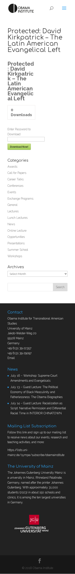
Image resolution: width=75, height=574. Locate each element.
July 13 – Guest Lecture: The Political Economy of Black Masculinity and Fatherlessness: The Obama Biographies (36, 392)
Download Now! (19, 147)
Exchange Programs (20, 198)
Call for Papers (17, 173)
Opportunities (16, 236)
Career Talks (16, 179)
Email (11, 358)
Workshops (15, 256)
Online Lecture (17, 230)
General (13, 204)
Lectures (13, 211)
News (11, 224)
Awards (12, 166)
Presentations (16, 243)
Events (12, 192)
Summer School (18, 249)
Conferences (15, 185)
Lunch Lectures (18, 217)
